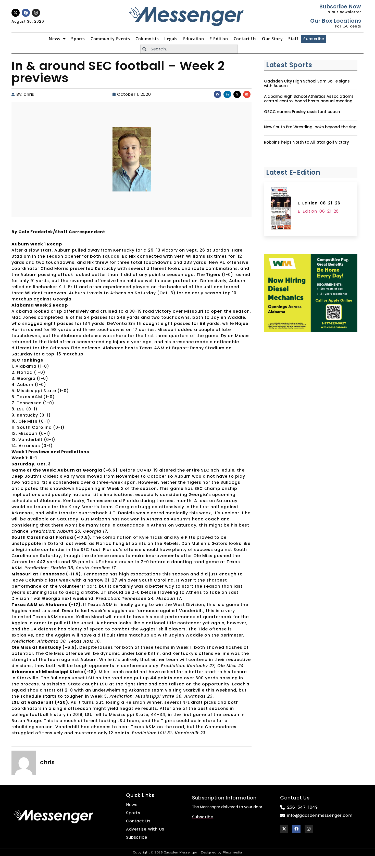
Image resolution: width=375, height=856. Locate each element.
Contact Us (245, 39)
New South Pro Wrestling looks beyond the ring (310, 127)
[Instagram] (36, 13)
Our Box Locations (335, 20)
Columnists (147, 39)
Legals (171, 39)
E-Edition (218, 39)
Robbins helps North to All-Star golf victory (306, 142)
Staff (293, 39)
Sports (78, 39)
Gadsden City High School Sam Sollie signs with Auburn (307, 83)
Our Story (272, 39)
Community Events (110, 39)
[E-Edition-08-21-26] (281, 209)
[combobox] (189, 49)
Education (193, 39)
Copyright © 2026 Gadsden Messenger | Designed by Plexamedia (187, 852)
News (54, 39)
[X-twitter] (15, 13)
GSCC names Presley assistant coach (302, 111)
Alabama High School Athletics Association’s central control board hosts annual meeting (309, 98)
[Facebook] (26, 13)
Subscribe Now (340, 6)
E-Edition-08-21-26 (319, 203)
